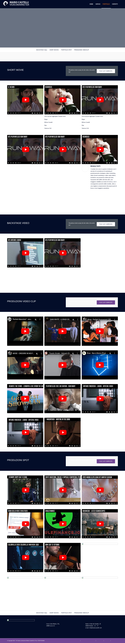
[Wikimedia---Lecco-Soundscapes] (100, 523)
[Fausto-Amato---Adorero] (62, 364)
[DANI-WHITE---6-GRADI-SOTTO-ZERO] (62, 331)
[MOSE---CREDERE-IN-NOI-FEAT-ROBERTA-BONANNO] (25, 364)
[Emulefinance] (62, 523)
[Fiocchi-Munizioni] (62, 591)
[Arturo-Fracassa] (100, 398)
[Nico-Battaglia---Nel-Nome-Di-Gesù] (25, 331)
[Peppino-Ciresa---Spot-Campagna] (25, 591)
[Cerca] (121, 4)
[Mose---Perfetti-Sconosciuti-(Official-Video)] (100, 331)
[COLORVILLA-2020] (25, 557)
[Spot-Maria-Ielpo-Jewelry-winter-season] (100, 490)
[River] (100, 364)
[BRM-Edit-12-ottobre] (62, 557)
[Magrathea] (62, 432)
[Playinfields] (62, 398)
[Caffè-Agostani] (62, 490)
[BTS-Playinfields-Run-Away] (100, 99)
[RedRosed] (62, 99)
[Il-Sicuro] (25, 99)
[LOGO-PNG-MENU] (16, 4)
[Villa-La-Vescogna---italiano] (100, 591)
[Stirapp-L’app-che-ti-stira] (25, 490)
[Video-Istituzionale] (100, 557)
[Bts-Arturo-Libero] (25, 252)
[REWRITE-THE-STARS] (25, 398)
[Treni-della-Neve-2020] (25, 523)
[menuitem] (91, 4)
